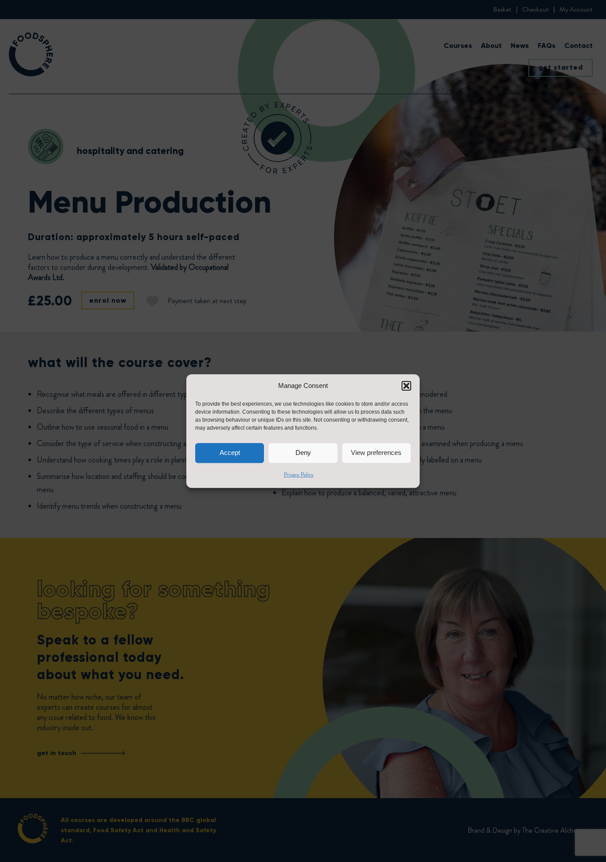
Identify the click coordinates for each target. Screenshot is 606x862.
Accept (230, 452)
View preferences (376, 452)
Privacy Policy (299, 474)
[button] (406, 386)
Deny (303, 452)
